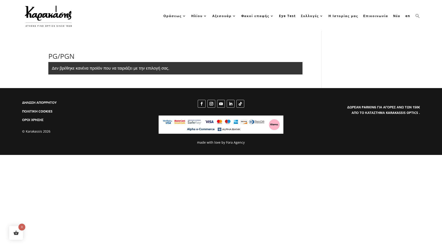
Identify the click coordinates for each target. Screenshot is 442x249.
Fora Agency (235, 142)
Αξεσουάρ (222, 16)
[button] (417, 16)
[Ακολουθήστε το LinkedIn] (231, 104)
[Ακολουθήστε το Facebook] (202, 104)
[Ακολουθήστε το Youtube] (221, 104)
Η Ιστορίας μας (343, 16)
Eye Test (287, 16)
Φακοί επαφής (255, 16)
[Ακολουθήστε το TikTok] (240, 104)
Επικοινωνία (375, 16)
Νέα (396, 16)
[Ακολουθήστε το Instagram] (211, 104)
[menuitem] (407, 16)
